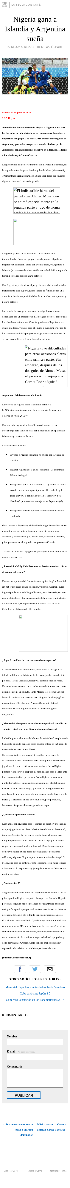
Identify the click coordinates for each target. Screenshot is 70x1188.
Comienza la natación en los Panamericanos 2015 (35, 999)
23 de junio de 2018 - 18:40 (25, 46)
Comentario (14, 1066)
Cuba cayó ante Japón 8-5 (35, 993)
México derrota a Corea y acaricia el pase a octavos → (51, 1129)
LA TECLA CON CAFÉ (26, 4)
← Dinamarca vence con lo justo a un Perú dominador (18, 1129)
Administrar (58, 1171)
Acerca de (11, 1171)
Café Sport (54, 46)
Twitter (35, 969)
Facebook (20, 969)
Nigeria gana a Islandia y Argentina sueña (35, 29)
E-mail (21, 1051)
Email (50, 969)
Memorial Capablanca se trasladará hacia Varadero (35, 987)
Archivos (35, 1171)
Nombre (12, 1036)
